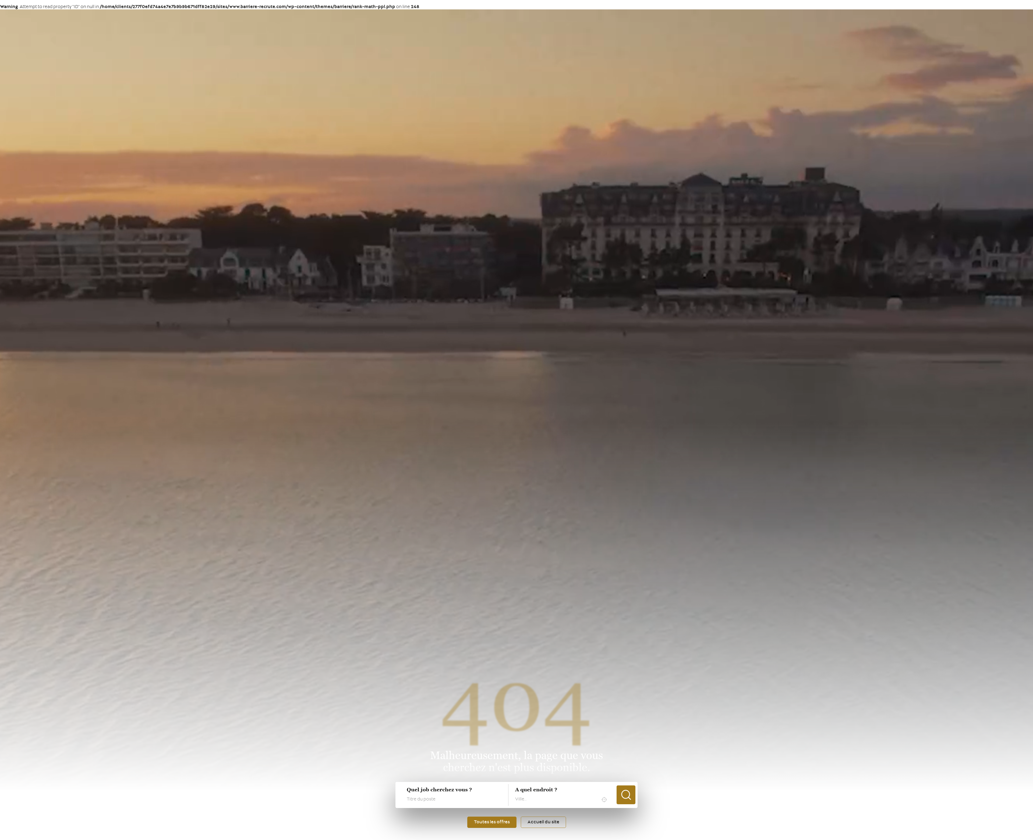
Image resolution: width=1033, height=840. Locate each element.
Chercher (626, 794)
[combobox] (562, 799)
